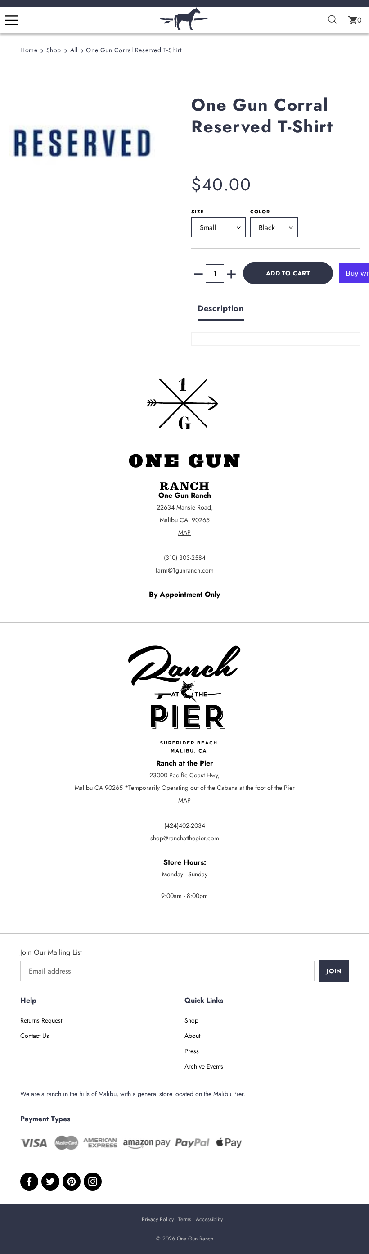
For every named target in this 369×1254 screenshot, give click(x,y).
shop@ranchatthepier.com (184, 838)
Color (260, 211)
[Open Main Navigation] (11, 20)
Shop (53, 49)
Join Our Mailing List (51, 952)
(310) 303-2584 (185, 557)
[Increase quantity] (231, 273)
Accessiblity (209, 1219)
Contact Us (34, 1035)
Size (197, 211)
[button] (355, 20)
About (192, 1035)
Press (191, 1051)
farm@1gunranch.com (185, 570)
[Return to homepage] (184, 28)
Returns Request (41, 1020)
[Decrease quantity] (198, 273)
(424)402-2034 (184, 825)
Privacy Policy (158, 1219)
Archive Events (203, 1066)
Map (184, 532)
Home (28, 49)
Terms (184, 1219)
